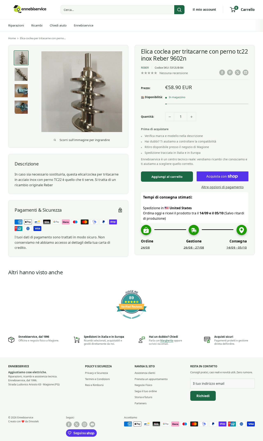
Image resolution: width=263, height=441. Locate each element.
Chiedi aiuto (58, 25)
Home (12, 38)
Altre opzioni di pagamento (222, 187)
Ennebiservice (83, 25)
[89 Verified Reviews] (131, 320)
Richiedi (203, 396)
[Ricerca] (179, 9)
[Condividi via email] (245, 72)
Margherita (166, 340)
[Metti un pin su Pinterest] (230, 72)
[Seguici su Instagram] (84, 424)
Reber (145, 67)
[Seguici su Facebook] (69, 424)
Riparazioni (16, 25)
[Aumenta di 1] (191, 117)
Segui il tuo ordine (146, 391)
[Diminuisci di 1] (169, 117)
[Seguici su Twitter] (77, 424)
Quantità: (147, 116)
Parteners (140, 403)
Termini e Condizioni (97, 379)
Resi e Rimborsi (94, 385)
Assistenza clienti (145, 373)
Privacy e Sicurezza (96, 373)
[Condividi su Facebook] (222, 72)
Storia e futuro (143, 397)
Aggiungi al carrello (166, 177)
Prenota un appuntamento (151, 379)
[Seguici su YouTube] (92, 424)
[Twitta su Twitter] (238, 72)
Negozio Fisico (143, 385)
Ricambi (37, 25)
